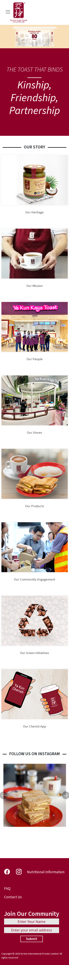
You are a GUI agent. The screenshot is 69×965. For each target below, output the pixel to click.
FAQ (7, 888)
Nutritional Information (46, 872)
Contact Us (13, 897)
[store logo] (18, 12)
